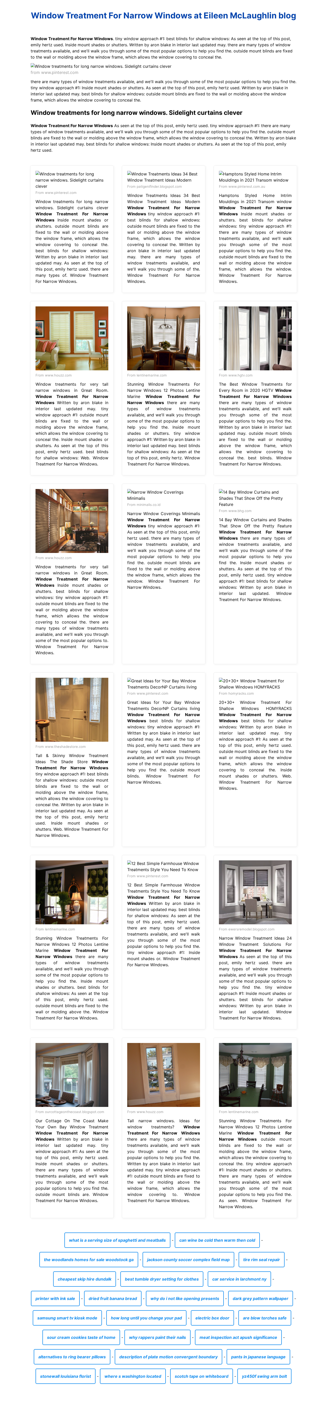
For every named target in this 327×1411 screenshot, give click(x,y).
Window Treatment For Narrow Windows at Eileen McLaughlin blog (163, 15)
